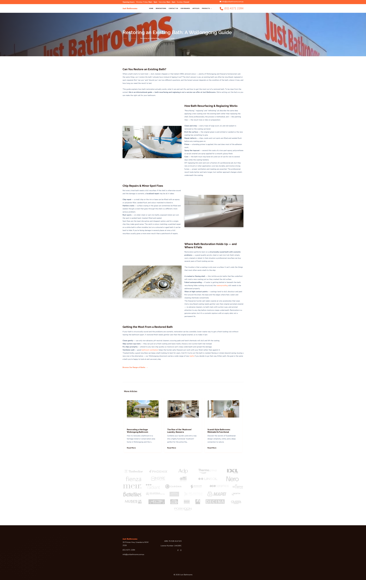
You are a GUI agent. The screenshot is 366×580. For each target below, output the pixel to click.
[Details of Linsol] (207, 478)
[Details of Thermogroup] (207, 471)
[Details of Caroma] (173, 486)
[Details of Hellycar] (174, 494)
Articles (195, 8)
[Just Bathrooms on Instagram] (181, 550)
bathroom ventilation (150, 350)
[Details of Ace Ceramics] (219, 485)
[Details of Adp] (183, 471)
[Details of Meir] (132, 486)
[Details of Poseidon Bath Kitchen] (183, 509)
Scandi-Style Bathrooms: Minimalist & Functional (218, 430)
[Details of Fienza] (133, 478)
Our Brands (185, 8)
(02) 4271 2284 (234, 8)
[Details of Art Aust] (193, 494)
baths (192, 356)
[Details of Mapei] (216, 494)
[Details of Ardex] (174, 501)
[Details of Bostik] (237, 494)
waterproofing (222, 285)
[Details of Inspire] (158, 478)
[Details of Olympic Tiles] (237, 486)
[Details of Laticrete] (186, 501)
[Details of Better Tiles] (132, 494)
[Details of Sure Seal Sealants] (197, 501)
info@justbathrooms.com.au (233, 2)
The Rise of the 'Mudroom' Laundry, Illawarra (179, 430)
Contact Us (173, 8)
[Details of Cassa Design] (236, 501)
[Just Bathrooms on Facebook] (178, 550)
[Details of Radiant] (153, 486)
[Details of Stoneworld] (196, 486)
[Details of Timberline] (133, 471)
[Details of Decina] (215, 501)
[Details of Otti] (183, 478)
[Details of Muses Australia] (133, 501)
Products (206, 8)
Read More (131, 448)
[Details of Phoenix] (158, 471)
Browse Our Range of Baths (134, 367)
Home (151, 8)
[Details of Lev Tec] (156, 501)
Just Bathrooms (130, 8)
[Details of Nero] (232, 478)
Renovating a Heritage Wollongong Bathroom (137, 430)
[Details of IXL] (232, 471)
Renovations (161, 8)
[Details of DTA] (155, 493)
